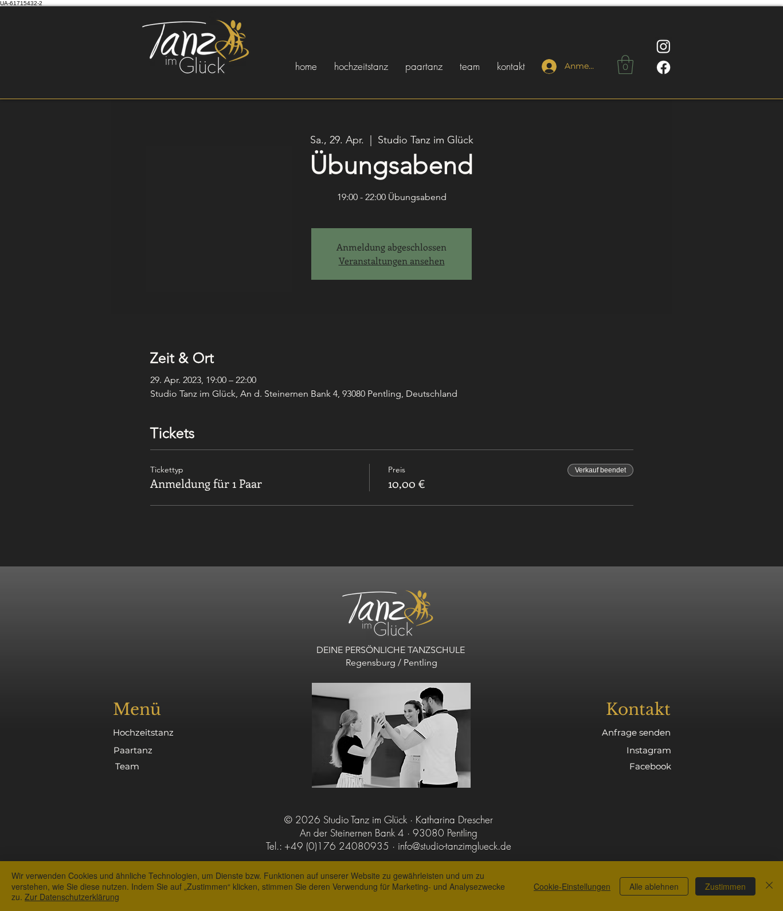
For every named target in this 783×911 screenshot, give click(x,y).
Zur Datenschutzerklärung (72, 896)
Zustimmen (725, 886)
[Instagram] (663, 46)
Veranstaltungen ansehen (392, 261)
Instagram (649, 750)
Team (127, 766)
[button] (625, 64)
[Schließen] (769, 886)
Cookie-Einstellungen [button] (572, 886)
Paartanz (132, 750)
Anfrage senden (636, 732)
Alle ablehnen (654, 886)
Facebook (650, 766)
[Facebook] (663, 67)
